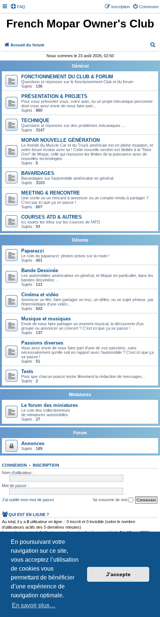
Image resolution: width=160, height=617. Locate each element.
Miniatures (80, 394)
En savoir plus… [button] (33, 605)
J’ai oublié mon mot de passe (28, 499)
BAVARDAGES (37, 173)
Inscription (46, 465)
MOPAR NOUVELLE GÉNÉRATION (60, 140)
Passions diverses (42, 343)
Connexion (14, 465)
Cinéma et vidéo (39, 294)
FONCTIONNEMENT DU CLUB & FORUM (67, 76)
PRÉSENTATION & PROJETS (54, 96)
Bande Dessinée (39, 270)
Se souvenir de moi (110, 499)
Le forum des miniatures (49, 405)
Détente (80, 240)
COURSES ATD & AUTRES (51, 217)
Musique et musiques (46, 318)
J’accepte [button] (118, 574)
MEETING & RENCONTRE (50, 193)
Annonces (32, 443)
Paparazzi (32, 251)
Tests (27, 371)
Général (80, 66)
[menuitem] (17, 6)
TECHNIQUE (35, 120)
